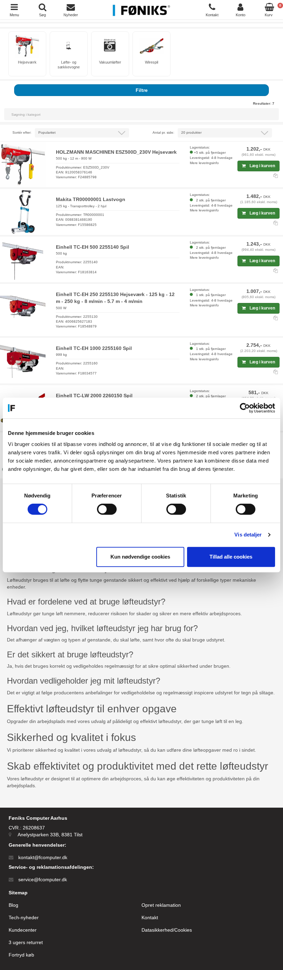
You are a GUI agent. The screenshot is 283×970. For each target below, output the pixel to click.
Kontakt (150, 917)
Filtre (142, 90)
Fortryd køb (21, 955)
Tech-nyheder (24, 917)
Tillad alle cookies (230, 557)
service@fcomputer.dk (42, 879)
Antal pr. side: (163, 132)
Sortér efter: (21, 132)
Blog (13, 905)
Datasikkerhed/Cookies (167, 930)
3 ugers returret (26, 942)
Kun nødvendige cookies (140, 557)
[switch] (107, 509)
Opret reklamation (161, 905)
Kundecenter (23, 930)
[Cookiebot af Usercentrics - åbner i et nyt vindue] (245, 408)
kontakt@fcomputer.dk (42, 857)
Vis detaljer (248, 535)
